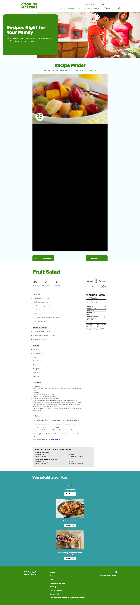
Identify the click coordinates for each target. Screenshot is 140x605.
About (63, 8)
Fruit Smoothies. (55, 439)
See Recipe (70, 494)
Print (103, 281)
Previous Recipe (45, 258)
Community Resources (91, 8)
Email (91, 281)
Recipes (71, 8)
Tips (78, 8)
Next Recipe (95, 258)
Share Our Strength (90, 4)
